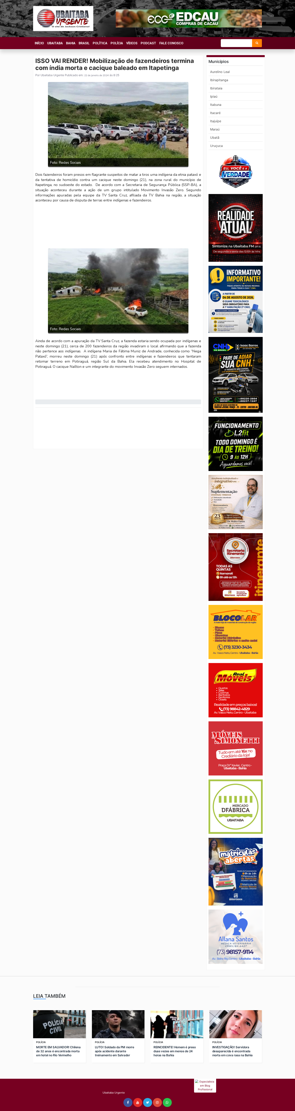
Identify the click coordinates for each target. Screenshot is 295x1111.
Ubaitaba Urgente (52, 75)
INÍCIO (39, 43)
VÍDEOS (131, 43)
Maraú (215, 129)
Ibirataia (216, 88)
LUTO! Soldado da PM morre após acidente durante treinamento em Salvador (114, 1051)
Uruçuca (216, 146)
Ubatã (214, 137)
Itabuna (215, 105)
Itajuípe (215, 121)
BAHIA (70, 43)
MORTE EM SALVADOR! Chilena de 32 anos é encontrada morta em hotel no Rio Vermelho (58, 1051)
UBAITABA (55, 43)
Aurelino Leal (220, 72)
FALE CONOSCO (171, 43)
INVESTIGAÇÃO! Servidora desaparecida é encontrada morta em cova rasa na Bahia (232, 1051)
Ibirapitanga (219, 80)
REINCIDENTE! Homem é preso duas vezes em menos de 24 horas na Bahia (175, 1051)
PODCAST (148, 43)
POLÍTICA (100, 43)
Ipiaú (213, 96)
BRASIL (84, 43)
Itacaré (215, 113)
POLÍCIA (117, 43)
